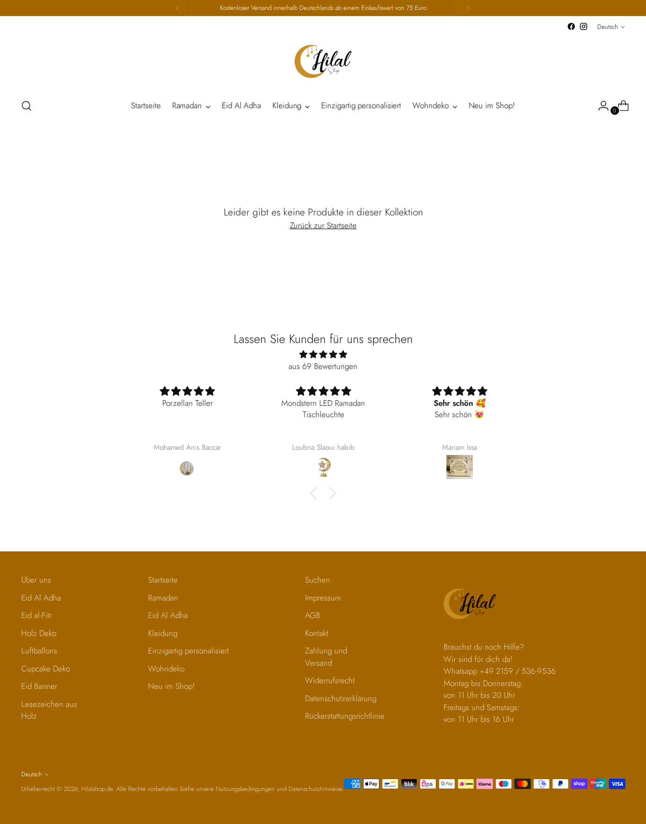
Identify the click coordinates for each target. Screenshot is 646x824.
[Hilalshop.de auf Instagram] (583, 26)
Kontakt (316, 633)
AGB (312, 615)
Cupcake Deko (45, 668)
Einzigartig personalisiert (188, 650)
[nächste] (468, 8)
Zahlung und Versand (326, 657)
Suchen (317, 579)
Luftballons (39, 650)
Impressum (323, 597)
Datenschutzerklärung (340, 698)
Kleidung (162, 633)
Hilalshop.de (97, 788)
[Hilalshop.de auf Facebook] (571, 26)
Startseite (163, 579)
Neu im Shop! (171, 686)
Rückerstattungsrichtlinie (344, 715)
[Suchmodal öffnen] (26, 105)
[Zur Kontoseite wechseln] (599, 105)
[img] (323, 354)
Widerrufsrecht (330, 680)
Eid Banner (39, 686)
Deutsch (607, 26)
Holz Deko (38, 633)
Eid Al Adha (41, 597)
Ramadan (163, 597)
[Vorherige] (177, 8)
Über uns (36, 579)
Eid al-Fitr (36, 615)
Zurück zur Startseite (323, 225)
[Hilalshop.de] (323, 61)
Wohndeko (166, 668)
